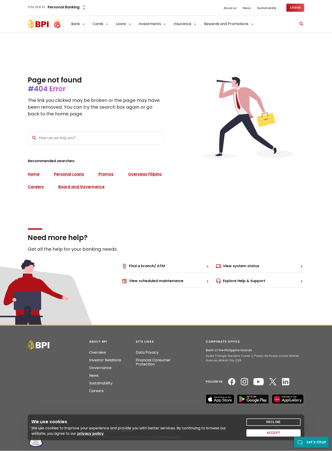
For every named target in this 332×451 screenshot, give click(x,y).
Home (34, 174)
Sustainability (266, 8)
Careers (36, 186)
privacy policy (90, 433)
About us (230, 8)
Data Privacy (147, 353)
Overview (97, 353)
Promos (106, 174)
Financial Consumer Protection (153, 362)
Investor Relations (105, 360)
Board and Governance (81, 186)
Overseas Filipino (145, 174)
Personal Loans (69, 174)
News (247, 8)
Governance (100, 368)
